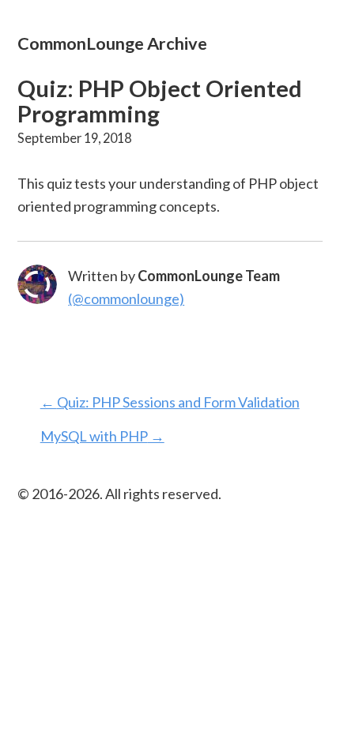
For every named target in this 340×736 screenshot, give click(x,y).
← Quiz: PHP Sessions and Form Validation (170, 402)
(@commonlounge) (126, 298)
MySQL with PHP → (102, 436)
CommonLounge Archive (112, 43)
